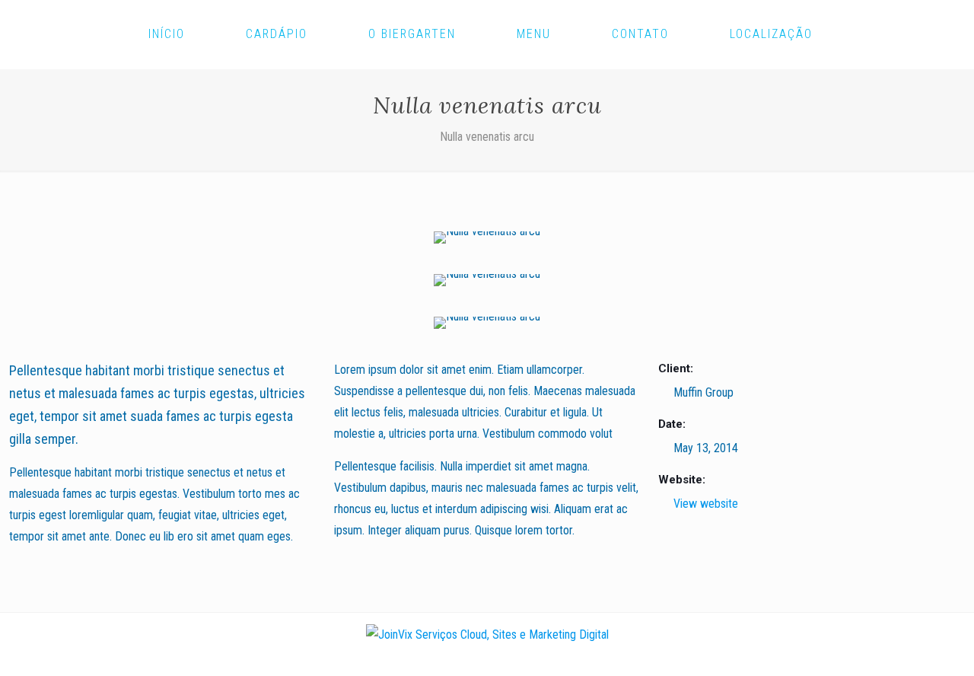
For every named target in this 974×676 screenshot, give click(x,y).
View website (705, 503)
